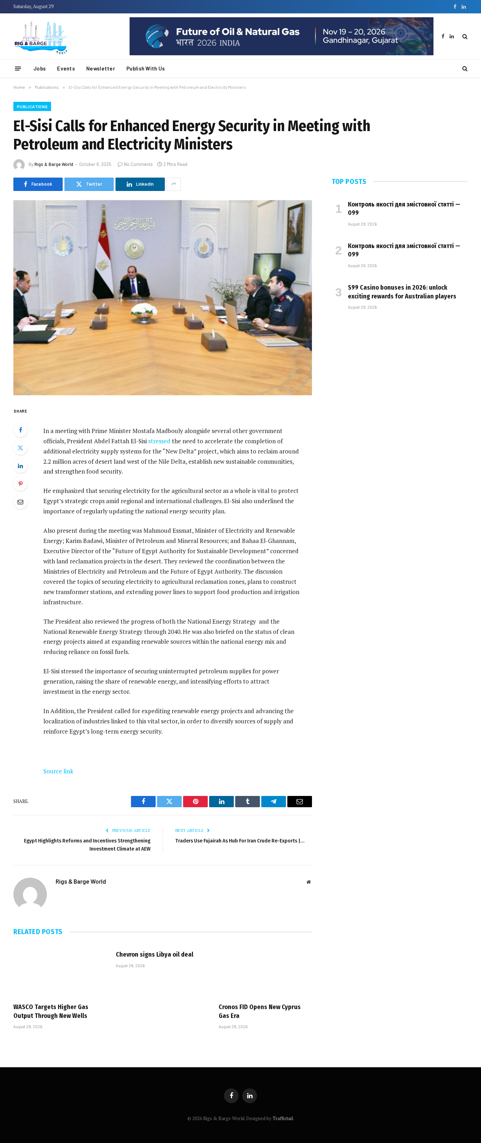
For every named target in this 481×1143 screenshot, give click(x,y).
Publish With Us (145, 68)
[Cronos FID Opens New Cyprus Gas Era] (265, 971)
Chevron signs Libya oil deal (154, 954)
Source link (58, 771)
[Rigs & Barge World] (66, 36)
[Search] (464, 36)
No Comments (138, 164)
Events (66, 68)
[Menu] (18, 68)
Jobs (39, 68)
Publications (32, 106)
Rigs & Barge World (54, 164)
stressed (159, 441)
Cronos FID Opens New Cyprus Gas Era (260, 1011)
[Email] (20, 502)
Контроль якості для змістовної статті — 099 (404, 208)
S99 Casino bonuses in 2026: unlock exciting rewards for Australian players (402, 292)
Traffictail (283, 1118)
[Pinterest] (20, 484)
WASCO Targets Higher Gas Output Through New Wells (50, 1011)
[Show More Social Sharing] (174, 184)
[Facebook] (20, 430)
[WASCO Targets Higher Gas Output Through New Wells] (60, 971)
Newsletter (100, 68)
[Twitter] (20, 448)
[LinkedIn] (20, 466)
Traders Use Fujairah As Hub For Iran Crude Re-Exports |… (240, 841)
